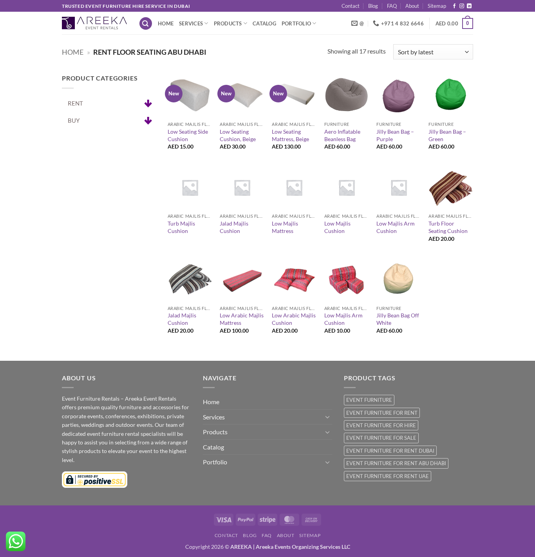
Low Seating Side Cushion (188, 135)
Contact (351, 6)
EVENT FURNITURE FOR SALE (381, 438)
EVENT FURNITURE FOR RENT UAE (387, 476)
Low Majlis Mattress (285, 227)
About (412, 6)
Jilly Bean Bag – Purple (395, 135)
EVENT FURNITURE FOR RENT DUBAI (390, 451)
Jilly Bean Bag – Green (447, 135)
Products (228, 23)
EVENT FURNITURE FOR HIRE (381, 425)
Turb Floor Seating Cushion (448, 227)
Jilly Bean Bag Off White (397, 319)
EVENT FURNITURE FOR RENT (382, 413)
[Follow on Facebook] (454, 6)
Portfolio (296, 23)
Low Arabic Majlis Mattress (242, 319)
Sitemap (437, 6)
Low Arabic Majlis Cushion (294, 319)
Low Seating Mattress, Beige (290, 135)
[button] (145, 23)
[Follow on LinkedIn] (469, 6)
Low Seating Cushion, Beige (238, 135)
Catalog (264, 23)
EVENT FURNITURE (369, 400)
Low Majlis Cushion (337, 227)
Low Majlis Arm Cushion (395, 227)
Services (191, 23)
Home (166, 23)
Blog (373, 6)
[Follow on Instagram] (461, 6)
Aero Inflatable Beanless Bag (342, 135)
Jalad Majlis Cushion (234, 227)
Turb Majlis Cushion (181, 227)
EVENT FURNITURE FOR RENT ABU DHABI (396, 463)
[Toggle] (327, 416)
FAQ (392, 6)
